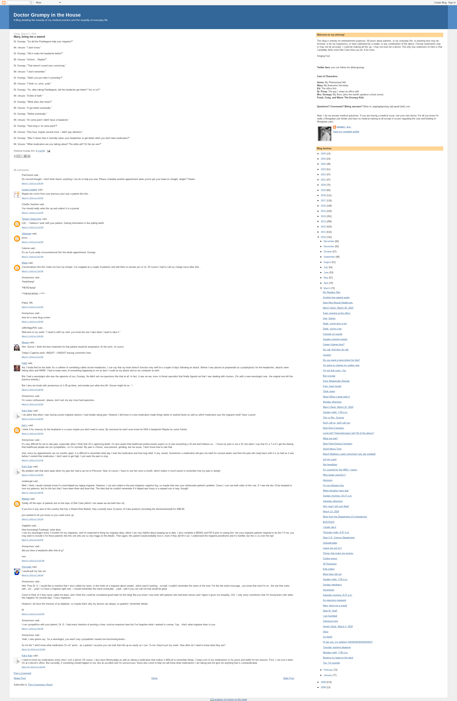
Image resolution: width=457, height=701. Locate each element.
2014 (324, 216)
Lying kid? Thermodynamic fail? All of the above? (348, 433)
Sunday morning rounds (335, 339)
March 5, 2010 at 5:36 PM (32, 475)
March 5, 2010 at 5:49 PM (32, 493)
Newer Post (20, 678)
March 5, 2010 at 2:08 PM (32, 183)
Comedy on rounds (332, 334)
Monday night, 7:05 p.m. (335, 652)
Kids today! (329, 569)
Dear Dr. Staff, (330, 610)
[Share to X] (22, 156)
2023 (324, 169)
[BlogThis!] (19, 156)
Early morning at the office (336, 313)
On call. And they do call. (336, 349)
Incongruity (328, 590)
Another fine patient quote (336, 297)
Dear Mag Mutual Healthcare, (338, 302)
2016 (324, 205)
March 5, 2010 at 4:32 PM (32, 404)
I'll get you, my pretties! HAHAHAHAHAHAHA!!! (348, 642)
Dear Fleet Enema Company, (338, 443)
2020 (324, 185)
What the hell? (330, 438)
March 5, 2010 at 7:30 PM (32, 519)
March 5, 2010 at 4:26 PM (32, 390)
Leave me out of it (332, 548)
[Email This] (15, 156)
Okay (325, 631)
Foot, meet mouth (332, 386)
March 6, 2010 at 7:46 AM (32, 575)
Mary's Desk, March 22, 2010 (338, 407)
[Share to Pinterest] (29, 156)
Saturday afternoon (333, 501)
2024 (324, 164)
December (329, 241)
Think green (329, 391)
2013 (324, 221)
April (326, 283)
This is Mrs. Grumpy (333, 417)
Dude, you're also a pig (334, 323)
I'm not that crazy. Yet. (334, 370)
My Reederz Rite (331, 292)
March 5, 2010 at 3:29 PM (32, 322)
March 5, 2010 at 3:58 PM (32, 336)
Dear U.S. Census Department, (339, 537)
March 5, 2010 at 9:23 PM (32, 540)
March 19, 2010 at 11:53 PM (33, 649)
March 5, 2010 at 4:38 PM (32, 419)
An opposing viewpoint (334, 600)
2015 (324, 211)
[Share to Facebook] (25, 156)
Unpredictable (330, 543)
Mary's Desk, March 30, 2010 (338, 307)
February (328, 670)
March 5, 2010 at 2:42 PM (32, 242)
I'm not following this (333, 485)
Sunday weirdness (332, 584)
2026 (324, 153)
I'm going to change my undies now (341, 365)
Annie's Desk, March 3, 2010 (338, 626)
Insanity (327, 355)
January (328, 675)
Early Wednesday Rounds (336, 381)
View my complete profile (346, 131)
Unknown (26, 233)
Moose (25, 342)
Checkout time (330, 621)
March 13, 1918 (331, 511)
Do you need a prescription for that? (341, 360)
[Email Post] (48, 151)
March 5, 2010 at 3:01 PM (32, 257)
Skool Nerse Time (332, 449)
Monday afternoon (332, 402)
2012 (324, 226)
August (328, 262)
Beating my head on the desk (338, 657)
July (326, 267)
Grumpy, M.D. (344, 127)
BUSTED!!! (329, 522)
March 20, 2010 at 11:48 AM (33, 667)
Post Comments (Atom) (40, 684)
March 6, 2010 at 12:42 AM (33, 561)
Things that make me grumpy (338, 553)
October (328, 251)
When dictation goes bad (335, 490)
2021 (324, 179)
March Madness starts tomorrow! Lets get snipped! (349, 454)
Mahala (25, 499)
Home (154, 678)
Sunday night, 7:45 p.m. (335, 412)
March (327, 288)
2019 (324, 190)
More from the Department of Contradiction (345, 516)
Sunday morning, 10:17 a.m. (337, 495)
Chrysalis (27, 567)
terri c (25, 425)
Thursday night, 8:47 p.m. (336, 532)
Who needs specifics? (334, 475)
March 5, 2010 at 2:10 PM (32, 198)
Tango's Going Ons (31, 219)
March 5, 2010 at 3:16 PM (32, 271)
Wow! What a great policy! (336, 396)
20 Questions (330, 563)
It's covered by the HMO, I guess (340, 469)
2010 (324, 237)
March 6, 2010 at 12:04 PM (33, 614)
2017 (324, 200)
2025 (324, 158)
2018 (324, 195)
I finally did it (329, 527)
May (326, 277)
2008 (324, 687)
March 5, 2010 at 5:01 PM (32, 460)
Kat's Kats (27, 410)
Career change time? (333, 344)
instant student (29, 189)
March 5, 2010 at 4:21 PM (32, 357)
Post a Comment (22, 673)
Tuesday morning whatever (337, 647)
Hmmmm (327, 480)
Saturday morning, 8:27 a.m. (337, 595)
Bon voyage (329, 376)
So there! (327, 636)
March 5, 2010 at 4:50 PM (32, 433)
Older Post (288, 678)
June (326, 272)
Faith (24, 363)
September (330, 256)
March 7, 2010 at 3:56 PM (32, 629)
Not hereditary (330, 464)
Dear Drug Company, (333, 428)
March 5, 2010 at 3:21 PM (32, 307)
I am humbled (330, 616)
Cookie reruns (330, 558)
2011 (324, 232)
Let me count (330, 459)
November (329, 246)
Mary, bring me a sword (29, 36)
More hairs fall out (332, 574)
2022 (324, 174)
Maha (24, 263)
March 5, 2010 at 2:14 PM (32, 213)
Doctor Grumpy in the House (47, 15)
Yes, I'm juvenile (331, 663)
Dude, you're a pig (332, 328)
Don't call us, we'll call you (336, 422)
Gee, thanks (329, 318)
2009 (324, 682)
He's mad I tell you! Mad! (336, 506)
